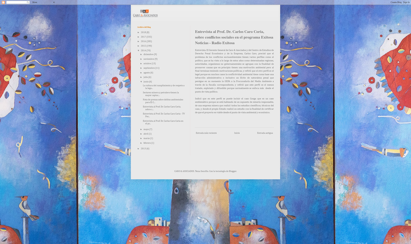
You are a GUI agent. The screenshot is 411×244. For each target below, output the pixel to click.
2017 (143, 37)
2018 (143, 32)
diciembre (149, 54)
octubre (148, 63)
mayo (146, 129)
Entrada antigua (265, 133)
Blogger (232, 171)
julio (146, 77)
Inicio (237, 133)
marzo (147, 138)
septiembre (149, 68)
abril (146, 134)
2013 (143, 149)
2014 (143, 50)
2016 (143, 41)
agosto (147, 73)
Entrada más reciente (206, 133)
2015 (143, 46)
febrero (147, 143)
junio (146, 82)
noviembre (149, 59)
